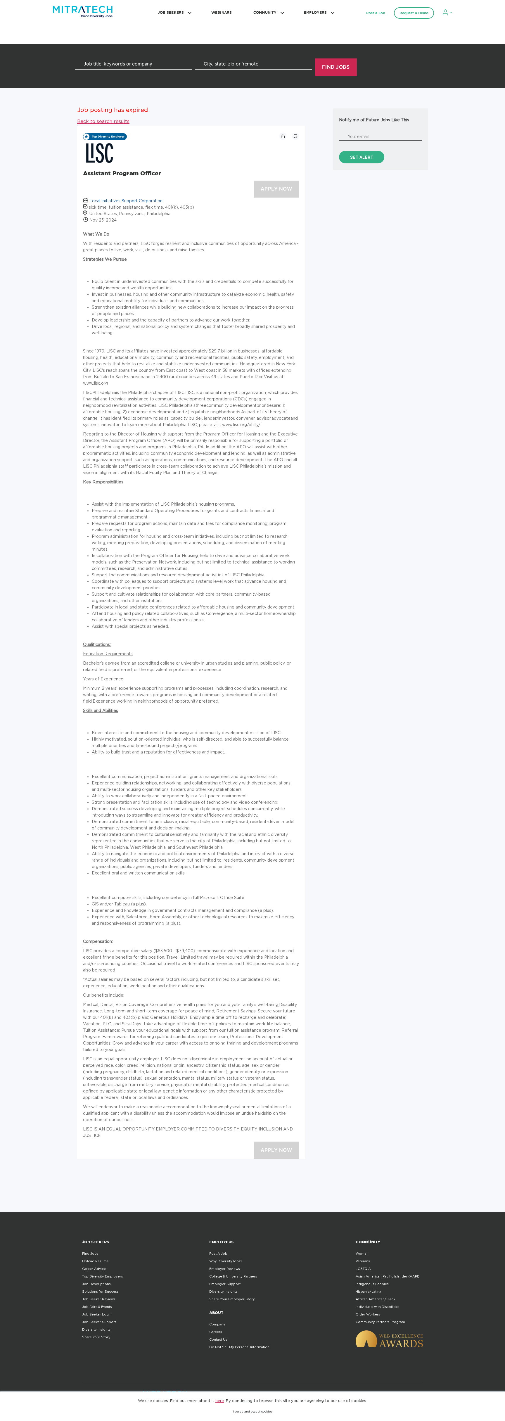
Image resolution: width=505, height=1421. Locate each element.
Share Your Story (96, 1337)
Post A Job (218, 1253)
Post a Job (375, 13)
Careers (215, 1332)
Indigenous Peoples (372, 1284)
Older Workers (368, 1314)
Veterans (363, 1261)
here (219, 1400)
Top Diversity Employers (102, 1276)
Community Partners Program (380, 1322)
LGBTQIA (363, 1268)
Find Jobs (90, 1253)
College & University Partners (233, 1276)
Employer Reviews (224, 1268)
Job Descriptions (96, 1284)
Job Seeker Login (97, 1314)
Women (362, 1253)
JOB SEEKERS (171, 12)
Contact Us (218, 1339)
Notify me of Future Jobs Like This (374, 119)
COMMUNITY (264, 12)
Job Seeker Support (99, 1322)
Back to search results (103, 121)
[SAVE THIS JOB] (295, 136)
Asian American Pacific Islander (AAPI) (387, 1276)
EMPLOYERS (315, 12)
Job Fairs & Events (97, 1306)
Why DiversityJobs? (225, 1261)
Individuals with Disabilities (377, 1306)
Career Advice (94, 1268)
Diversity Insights (96, 1329)
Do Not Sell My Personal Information (239, 1347)
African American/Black (375, 1299)
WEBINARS (221, 12)
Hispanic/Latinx (368, 1291)
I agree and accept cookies (252, 1411)
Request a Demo (413, 13)
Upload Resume (95, 1261)
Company (217, 1324)
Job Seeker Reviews (98, 1299)
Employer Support (225, 1284)
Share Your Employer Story (232, 1299)
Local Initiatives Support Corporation (125, 200)
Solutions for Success (100, 1291)
